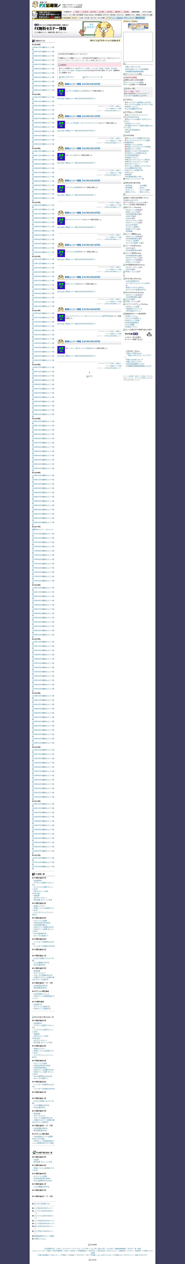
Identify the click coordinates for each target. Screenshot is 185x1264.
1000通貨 (143, 186)
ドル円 (77, 11)
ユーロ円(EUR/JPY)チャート (44, 1221)
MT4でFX (106, 14)
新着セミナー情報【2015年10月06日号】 (83, 309)
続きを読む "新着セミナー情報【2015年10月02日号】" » (76, 356)
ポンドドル (93, 11)
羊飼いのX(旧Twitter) (133, 353)
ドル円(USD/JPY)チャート (43, 1208)
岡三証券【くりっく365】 (43, 900)
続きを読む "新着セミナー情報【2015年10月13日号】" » (76, 259)
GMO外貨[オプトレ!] (41, 994)
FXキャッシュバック (129, 17)
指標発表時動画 (135, 11)
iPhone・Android (89, 14)
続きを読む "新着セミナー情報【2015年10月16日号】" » (76, 227)
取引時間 (129, 188)
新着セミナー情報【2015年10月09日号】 (83, 277)
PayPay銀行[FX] (39, 965)
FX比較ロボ (119, 17)
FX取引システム (40, 1239)
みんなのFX (130, 225)
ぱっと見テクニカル (110, 17)
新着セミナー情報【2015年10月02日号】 (83, 341)
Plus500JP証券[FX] (133, 130)
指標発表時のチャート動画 (44, 1236)
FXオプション (120, 14)
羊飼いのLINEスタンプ (134, 360)
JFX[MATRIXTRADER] (42, 923)
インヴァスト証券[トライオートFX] (140, 104)
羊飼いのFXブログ (140, 17)
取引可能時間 (80, 14)
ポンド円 (110, 11)
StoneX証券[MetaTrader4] (43, 1076)
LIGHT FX (129, 216)
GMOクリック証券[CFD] (134, 170)
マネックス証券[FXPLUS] (43, 975)
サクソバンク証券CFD (42, 1006)
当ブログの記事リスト (42, 1204)
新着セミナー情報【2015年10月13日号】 (83, 245)
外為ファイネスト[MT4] (134, 287)
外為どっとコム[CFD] (134, 145)
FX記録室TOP (67, 11)
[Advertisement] (122, 5)
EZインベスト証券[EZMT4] (136, 290)
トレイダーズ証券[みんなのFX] (75, 91)
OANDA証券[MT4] (132, 281)
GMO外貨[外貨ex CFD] (133, 177)
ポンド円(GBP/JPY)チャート (44, 1223)
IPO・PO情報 (101, 17)
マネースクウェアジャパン (89, 123)
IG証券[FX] (38, 881)
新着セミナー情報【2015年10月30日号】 (83, 84)
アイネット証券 (131, 227)
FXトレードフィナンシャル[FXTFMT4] (97, 316)
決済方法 (129, 186)
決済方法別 (112, 14)
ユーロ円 (102, 11)
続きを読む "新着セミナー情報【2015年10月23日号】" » (76, 163)
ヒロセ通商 (130, 325)
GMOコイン (129, 172)
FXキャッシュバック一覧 (93, 77)
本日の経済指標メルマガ (135, 364)
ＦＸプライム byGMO (72, 187)
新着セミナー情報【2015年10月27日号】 (83, 116)
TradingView (79, 70)
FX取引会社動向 (66, 17)
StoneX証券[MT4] (40, 933)
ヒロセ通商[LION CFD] (133, 168)
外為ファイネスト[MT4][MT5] (138, 151)
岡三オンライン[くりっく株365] (138, 159)
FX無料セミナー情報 (76, 29)
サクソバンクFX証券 (72, 123)
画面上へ (118, 106)
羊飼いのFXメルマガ (132, 67)
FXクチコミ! (128, 1255)
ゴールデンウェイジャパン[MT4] (138, 283)
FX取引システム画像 (147, 14)
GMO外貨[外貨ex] (40, 925)
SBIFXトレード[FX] (134, 149)
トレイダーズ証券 (97, 68)
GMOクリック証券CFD (42, 1009)
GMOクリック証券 (83, 68)
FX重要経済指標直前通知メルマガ (138, 366)
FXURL (112, 106)
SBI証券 (37, 896)
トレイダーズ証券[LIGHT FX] (139, 138)
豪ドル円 (118, 11)
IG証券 (36, 1160)
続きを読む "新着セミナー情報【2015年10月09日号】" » (76, 291)
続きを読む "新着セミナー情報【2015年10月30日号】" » (76, 98)
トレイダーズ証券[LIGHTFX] (44, 946)
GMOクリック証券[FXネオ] (44, 927)
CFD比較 (86, 17)
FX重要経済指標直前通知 (134, 72)
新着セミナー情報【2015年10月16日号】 (83, 213)
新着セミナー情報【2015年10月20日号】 (83, 180)
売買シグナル (130, 192)
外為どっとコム (132, 107)
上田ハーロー (69, 155)
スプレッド (65, 14)
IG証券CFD (38, 1004)
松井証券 (37, 971)
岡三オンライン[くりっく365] (137, 162)
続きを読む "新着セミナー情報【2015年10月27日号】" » (76, 131)
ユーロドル (85, 11)
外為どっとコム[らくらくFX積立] (139, 147)
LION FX (129, 218)
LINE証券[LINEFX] (40, 986)
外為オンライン (39, 906)
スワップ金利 (72, 14)
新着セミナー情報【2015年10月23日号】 (83, 148)
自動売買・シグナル (129, 14)
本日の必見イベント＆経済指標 (136, 69)
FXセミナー (74, 17)
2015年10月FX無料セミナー (113, 110)
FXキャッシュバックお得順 (133, 82)
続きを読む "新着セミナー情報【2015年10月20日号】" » (76, 195)
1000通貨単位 (98, 14)
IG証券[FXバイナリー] (134, 309)
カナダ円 (126, 11)
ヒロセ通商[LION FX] (41, 963)
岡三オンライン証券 (72, 284)
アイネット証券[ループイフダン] (139, 166)
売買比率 (138, 14)
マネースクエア (39, 973)
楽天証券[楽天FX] (40, 988)
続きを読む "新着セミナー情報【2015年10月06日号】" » (76, 324)
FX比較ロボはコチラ (130, 200)
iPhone (142, 188)
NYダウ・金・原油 (147, 11)
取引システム (145, 192)
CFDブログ (93, 17)
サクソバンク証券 (40, 921)
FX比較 (80, 17)
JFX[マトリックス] (133, 123)
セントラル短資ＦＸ (41, 936)
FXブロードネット (40, 898)
